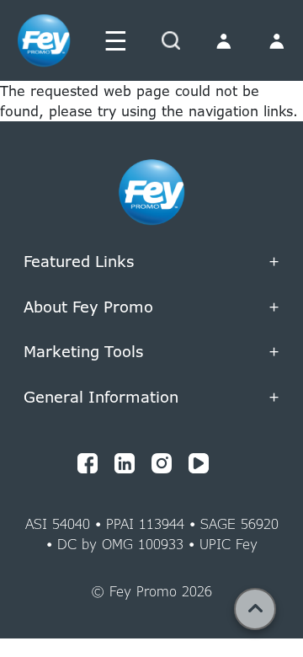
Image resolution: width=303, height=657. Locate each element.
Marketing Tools (151, 221)
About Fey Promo (151, 307)
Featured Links (151, 262)
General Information (151, 397)
